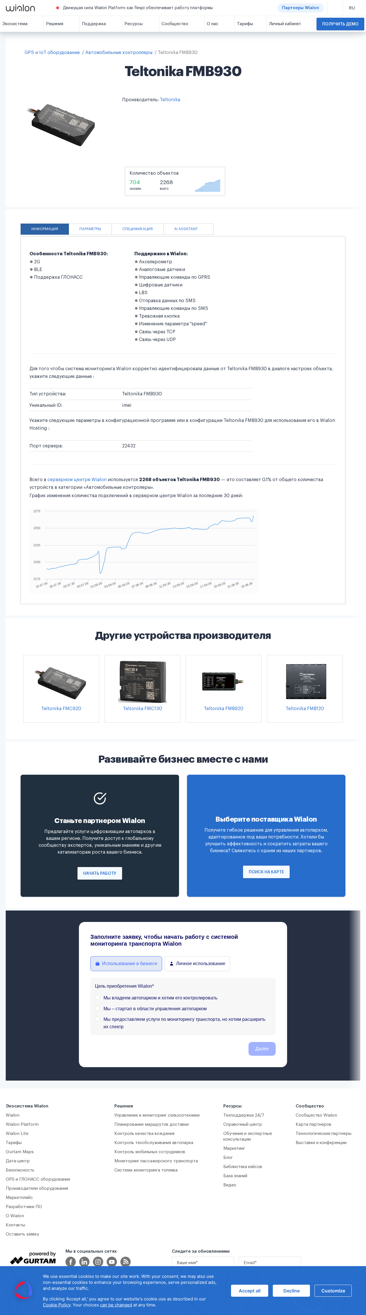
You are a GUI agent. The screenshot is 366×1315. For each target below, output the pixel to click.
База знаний (235, 1176)
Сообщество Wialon (316, 1115)
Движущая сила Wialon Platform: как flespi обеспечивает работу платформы (138, 8)
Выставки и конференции (321, 1143)
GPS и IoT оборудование (52, 52)
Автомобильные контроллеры (118, 52)
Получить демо (340, 24)
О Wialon (15, 1216)
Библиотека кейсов (242, 1167)
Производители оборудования (37, 1188)
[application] (183, 1290)
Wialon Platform (22, 1124)
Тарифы (14, 1143)
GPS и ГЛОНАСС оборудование (38, 1179)
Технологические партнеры (323, 1133)
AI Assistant (186, 229)
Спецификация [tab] (137, 229)
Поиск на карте (266, 872)
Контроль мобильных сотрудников (149, 1152)
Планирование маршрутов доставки (151, 1124)
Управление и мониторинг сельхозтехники (157, 1115)
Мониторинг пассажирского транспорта (156, 1161)
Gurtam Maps (20, 1152)
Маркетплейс (19, 1198)
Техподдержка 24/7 (243, 1115)
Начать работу (99, 874)
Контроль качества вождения (144, 1133)
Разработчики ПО (24, 1207)
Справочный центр (242, 1124)
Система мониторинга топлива (146, 1170)
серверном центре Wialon (77, 479)
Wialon (12, 1115)
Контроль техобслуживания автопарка (153, 1143)
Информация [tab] (44, 229)
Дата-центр (18, 1161)
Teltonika (170, 99)
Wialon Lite (17, 1133)
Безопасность (20, 1170)
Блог (228, 1157)
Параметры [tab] (90, 229)
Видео (229, 1185)
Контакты (15, 1225)
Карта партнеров (313, 1124)
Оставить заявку (22, 1234)
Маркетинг (234, 1148)
